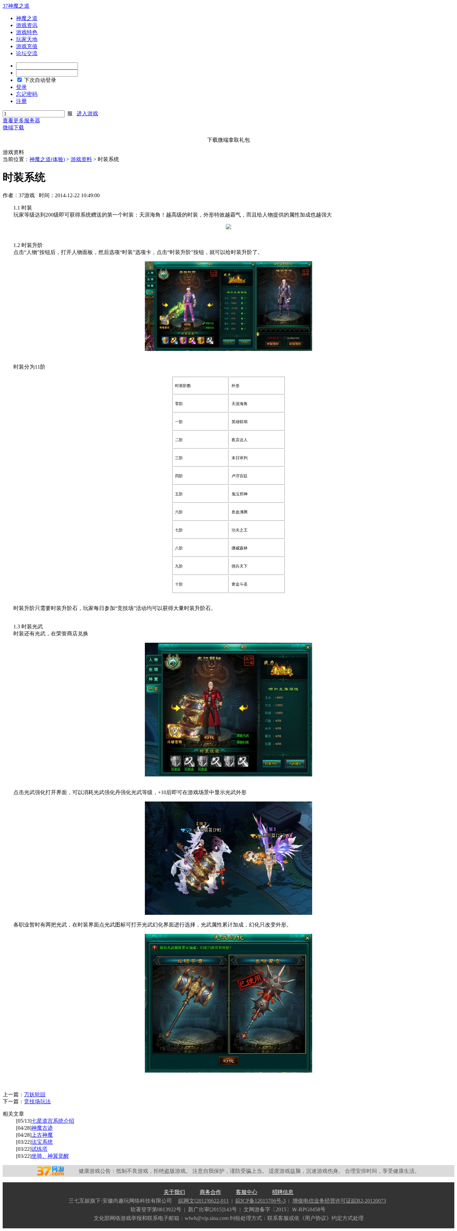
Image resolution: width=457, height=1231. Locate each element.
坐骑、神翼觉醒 (50, 1156)
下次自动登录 (40, 80)
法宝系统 (42, 1142)
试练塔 (39, 1149)
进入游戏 (87, 113)
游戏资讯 (26, 25)
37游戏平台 (54, 1171)
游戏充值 (26, 46)
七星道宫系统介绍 (52, 1121)
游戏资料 (81, 159)
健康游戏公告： (97, 1171)
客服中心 (246, 1192)
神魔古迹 (42, 1128)
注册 (21, 101)
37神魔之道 (16, 6)
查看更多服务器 (21, 120)
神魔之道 (26, 18)
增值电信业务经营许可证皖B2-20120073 (339, 1201)
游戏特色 (26, 32)
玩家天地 (26, 39)
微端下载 (13, 127)
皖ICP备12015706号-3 (261, 1201)
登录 (21, 87)
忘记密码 (26, 94)
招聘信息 (282, 1192)
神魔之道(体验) (47, 159)
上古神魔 (42, 1135)
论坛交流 (26, 53)
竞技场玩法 (37, 1101)
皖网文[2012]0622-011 (203, 1201)
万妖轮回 (34, 1094)
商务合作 (210, 1192)
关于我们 (174, 1192)
